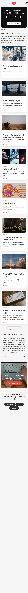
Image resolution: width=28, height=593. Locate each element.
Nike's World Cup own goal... (12, 100)
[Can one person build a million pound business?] (14, 225)
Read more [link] (5, 75)
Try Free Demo (9, 404)
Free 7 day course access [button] (14, 383)
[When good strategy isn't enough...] (14, 122)
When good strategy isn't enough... (14, 135)
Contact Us (14, 408)
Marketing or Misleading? (11, 169)
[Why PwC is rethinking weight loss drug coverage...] (14, 298)
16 (17, 328)
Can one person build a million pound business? (12, 238)
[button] (14, 23)
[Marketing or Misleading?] (14, 156)
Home (2, 29)
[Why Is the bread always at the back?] (14, 53)
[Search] (23, 3)
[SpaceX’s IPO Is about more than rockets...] (14, 261)
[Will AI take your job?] (14, 190)
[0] (26, 3)
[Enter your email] (24, 356)
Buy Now (20, 404)
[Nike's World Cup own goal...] (14, 88)
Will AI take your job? (9, 203)
